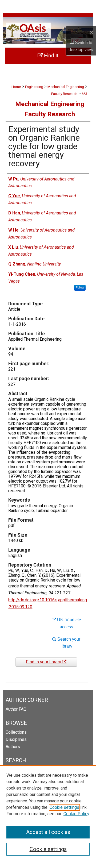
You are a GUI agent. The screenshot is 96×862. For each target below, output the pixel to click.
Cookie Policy (76, 813)
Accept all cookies (48, 832)
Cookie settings (64, 807)
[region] (48, 813)
